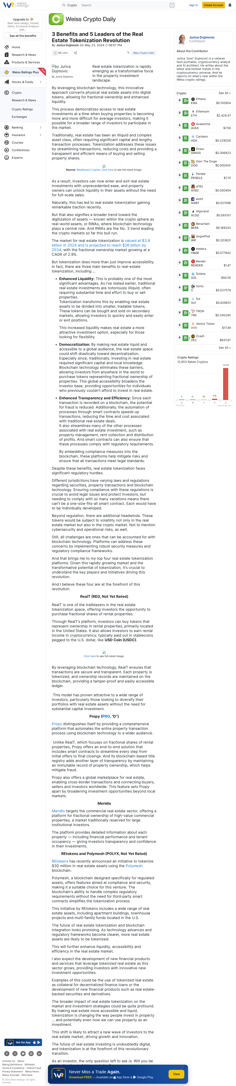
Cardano (201, 136)
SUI (193, 302)
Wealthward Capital (88, 169)
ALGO (195, 215)
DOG (194, 165)
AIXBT (195, 203)
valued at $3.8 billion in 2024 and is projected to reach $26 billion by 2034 (101, 245)
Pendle (200, 174)
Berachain (202, 224)
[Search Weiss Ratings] (64, 5)
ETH (194, 115)
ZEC (194, 340)
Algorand (202, 211)
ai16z (199, 186)
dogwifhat (202, 236)
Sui (197, 298)
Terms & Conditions (13, 1068)
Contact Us (8, 1061)
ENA (194, 103)
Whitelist (30, 1064)
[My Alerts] (229, 5)
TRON (199, 311)
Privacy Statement (12, 1071)
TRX (194, 315)
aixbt (199, 199)
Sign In (193, 5)
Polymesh (134, 866)
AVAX (195, 128)
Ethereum (202, 111)
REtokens (60, 861)
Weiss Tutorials (10, 1075)
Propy (57, 724)
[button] (60, 53)
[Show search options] (172, 5)
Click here (107, 169)
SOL (194, 278)
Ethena (200, 99)
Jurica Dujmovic (67, 45)
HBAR (195, 253)
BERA (195, 228)
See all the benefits (23, 36)
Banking (17, 127)
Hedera (200, 249)
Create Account (213, 5)
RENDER (197, 265)
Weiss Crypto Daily (143, 53)
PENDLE (197, 178)
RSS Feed (27, 1075)
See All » (225, 93)
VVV (194, 328)
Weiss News (32, 1071)
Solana (200, 274)
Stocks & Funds (22, 81)
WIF (193, 240)
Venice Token (205, 323)
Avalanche (202, 124)
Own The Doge (206, 161)
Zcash (199, 336)
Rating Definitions (12, 1064)
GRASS (196, 153)
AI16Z (195, 190)
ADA (194, 140)
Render (200, 261)
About (20, 1061)
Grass (199, 149)
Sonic (199, 286)
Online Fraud (34, 1068)
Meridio (58, 811)
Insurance (18, 134)
